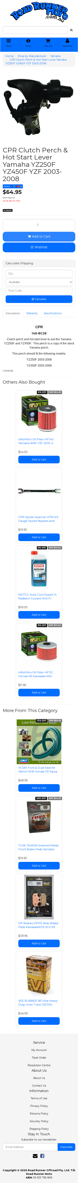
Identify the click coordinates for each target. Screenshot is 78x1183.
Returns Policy (39, 1113)
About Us (39, 1078)
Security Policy (39, 1121)
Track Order (39, 1057)
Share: (7, 186)
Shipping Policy (39, 1129)
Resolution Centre (39, 1065)
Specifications (52, 313)
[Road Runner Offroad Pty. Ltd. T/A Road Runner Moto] (39, 11)
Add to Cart (40, 236)
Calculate (40, 299)
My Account (39, 1050)
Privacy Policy (39, 1106)
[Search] (71, 30)
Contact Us (39, 1085)
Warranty (32, 313)
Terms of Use (39, 1098)
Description (13, 313)
